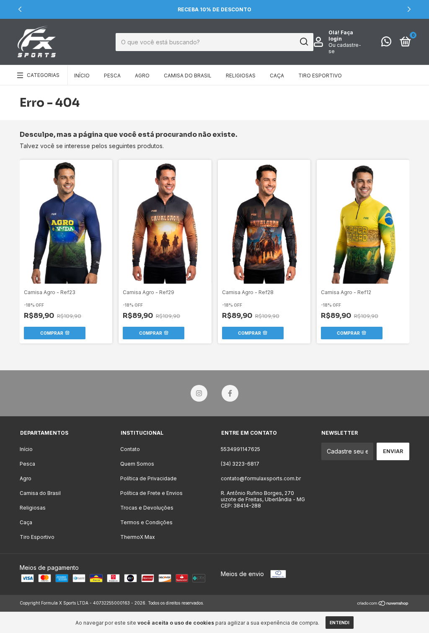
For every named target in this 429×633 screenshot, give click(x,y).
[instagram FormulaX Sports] (199, 393)
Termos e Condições (146, 522)
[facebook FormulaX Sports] (230, 393)
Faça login (340, 35)
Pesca (112, 75)
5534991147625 (240, 449)
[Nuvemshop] (383, 603)
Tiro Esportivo (320, 75)
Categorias (43, 75)
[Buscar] (303, 41)
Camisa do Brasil (188, 75)
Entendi (339, 622)
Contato (130, 449)
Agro (142, 75)
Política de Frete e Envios (151, 493)
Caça (277, 75)
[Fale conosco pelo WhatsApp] (386, 43)
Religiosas (241, 75)
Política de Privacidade (148, 478)
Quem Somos (137, 464)
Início (82, 75)
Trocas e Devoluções (146, 508)
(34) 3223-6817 (240, 464)
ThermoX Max (137, 537)
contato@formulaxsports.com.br (261, 478)
